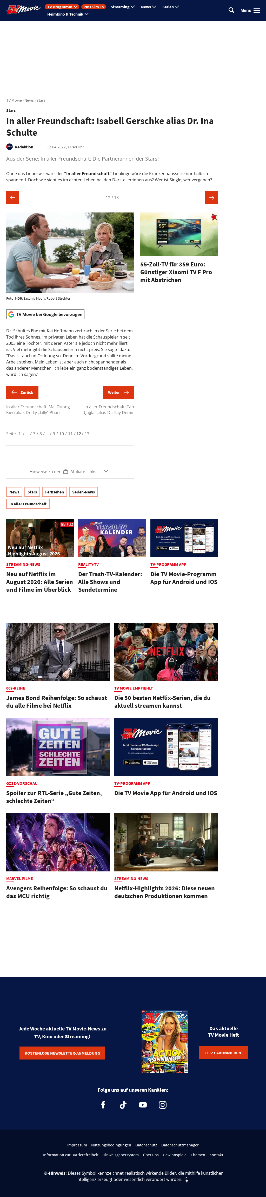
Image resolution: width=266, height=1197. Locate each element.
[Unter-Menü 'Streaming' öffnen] (133, 6)
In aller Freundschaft (27, 503)
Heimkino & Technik (65, 14)
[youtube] (143, 1105)
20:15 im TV (94, 7)
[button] (70, 471)
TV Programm (59, 7)
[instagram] (162, 1105)
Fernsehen (54, 491)
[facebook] (103, 1105)
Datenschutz (146, 1144)
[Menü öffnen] (257, 10)
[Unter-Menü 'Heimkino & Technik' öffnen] (86, 14)
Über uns (151, 1154)
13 (87, 434)
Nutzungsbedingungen (111, 1144)
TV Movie (14, 100)
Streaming (120, 7)
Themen (198, 1154)
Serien (168, 7)
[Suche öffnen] (231, 10)
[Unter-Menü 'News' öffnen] (154, 6)
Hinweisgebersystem (121, 1154)
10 (61, 434)
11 (70, 434)
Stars (40, 100)
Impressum (77, 1144)
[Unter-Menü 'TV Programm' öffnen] (76, 6)
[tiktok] (123, 1105)
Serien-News (83, 491)
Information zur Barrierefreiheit (70, 1154)
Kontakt (216, 1154)
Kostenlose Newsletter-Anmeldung (62, 1053)
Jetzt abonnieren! (223, 1052)
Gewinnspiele (175, 1154)
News (146, 7)
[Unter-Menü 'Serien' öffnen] (177, 6)
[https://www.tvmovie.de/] (23, 10)
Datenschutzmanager (180, 1144)
